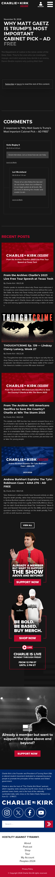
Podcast (27, 847)
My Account (27, 857)
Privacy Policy (27, 869)
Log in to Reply (11, 162)
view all (27, 525)
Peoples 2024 (27, 861)
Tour (27, 854)
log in (19, 84)
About (27, 843)
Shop (27, 850)
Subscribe (9, 84)
